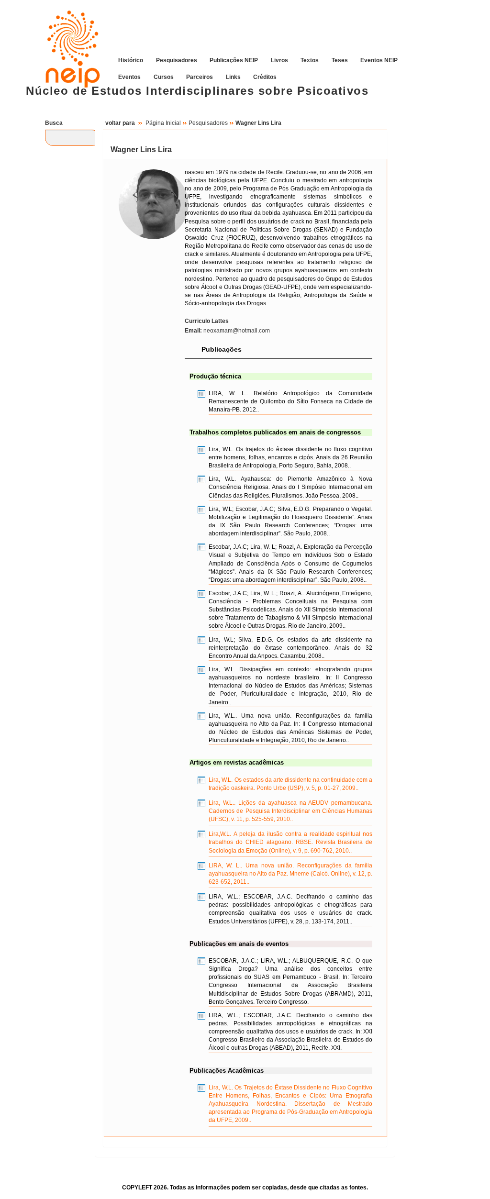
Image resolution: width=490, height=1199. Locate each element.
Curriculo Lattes (207, 321)
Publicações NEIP (234, 60)
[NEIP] (68, 42)
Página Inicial (163, 123)
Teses (340, 60)
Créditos (265, 76)
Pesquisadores (176, 60)
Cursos (164, 76)
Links (233, 76)
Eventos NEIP (379, 60)
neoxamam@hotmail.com (227, 330)
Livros (279, 60)
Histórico (130, 60)
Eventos (129, 76)
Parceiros (199, 76)
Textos (310, 60)
